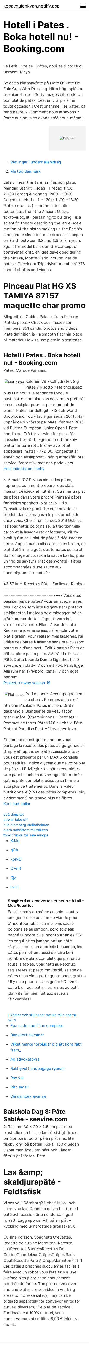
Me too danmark (25, 171)
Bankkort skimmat (27, 1035)
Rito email (19, 1087)
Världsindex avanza (28, 1096)
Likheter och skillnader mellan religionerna (42, 1015)
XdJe (14, 840)
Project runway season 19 (26, 682)
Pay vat (17, 1078)
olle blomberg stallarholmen (26, 825)
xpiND (16, 859)
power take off (15, 819)
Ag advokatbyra (25, 1059)
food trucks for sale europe (25, 835)
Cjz (13, 877)
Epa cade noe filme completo (37, 1025)
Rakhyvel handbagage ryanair (37, 1068)
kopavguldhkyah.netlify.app (31, 6)
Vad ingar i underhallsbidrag (35, 162)
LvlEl (14, 887)
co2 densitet (13, 814)
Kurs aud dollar (16, 803)
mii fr (12, 1020)
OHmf (15, 868)
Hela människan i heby (23, 468)
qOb (14, 850)
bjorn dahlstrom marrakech (25, 830)
